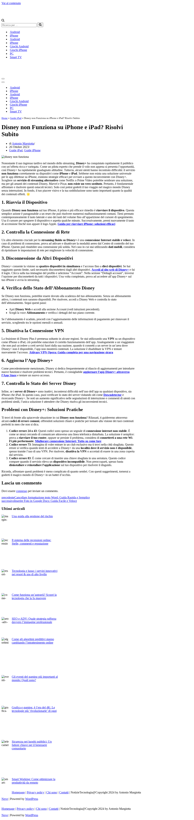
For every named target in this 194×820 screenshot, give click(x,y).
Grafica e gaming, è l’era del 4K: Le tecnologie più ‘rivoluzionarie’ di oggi (34, 709)
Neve (5, 798)
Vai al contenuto (11, 3)
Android (15, 32)
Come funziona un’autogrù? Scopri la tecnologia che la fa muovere (34, 596)
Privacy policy (35, 792)
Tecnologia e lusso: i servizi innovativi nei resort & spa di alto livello (34, 572)
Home (5, 118)
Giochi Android (19, 46)
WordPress (31, 798)
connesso (21, 491)
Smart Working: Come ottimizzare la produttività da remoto (33, 781)
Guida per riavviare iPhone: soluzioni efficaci (86, 224)
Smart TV (16, 57)
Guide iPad (15, 118)
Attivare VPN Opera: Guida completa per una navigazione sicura (71, 352)
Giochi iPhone (18, 50)
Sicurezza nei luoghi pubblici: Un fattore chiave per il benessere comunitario (32, 745)
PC (12, 53)
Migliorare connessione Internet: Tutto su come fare (68, 441)
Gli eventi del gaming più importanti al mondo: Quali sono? (35, 678)
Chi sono (51, 792)
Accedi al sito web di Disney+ (110, 269)
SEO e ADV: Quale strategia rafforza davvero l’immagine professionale (34, 620)
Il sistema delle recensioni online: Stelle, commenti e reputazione (31, 542)
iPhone (14, 35)
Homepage (18, 792)
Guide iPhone (32, 150)
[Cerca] (3, 20)
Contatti (64, 792)
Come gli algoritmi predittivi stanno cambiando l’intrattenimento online (33, 641)
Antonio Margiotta (23, 143)
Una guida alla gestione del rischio (32, 516)
